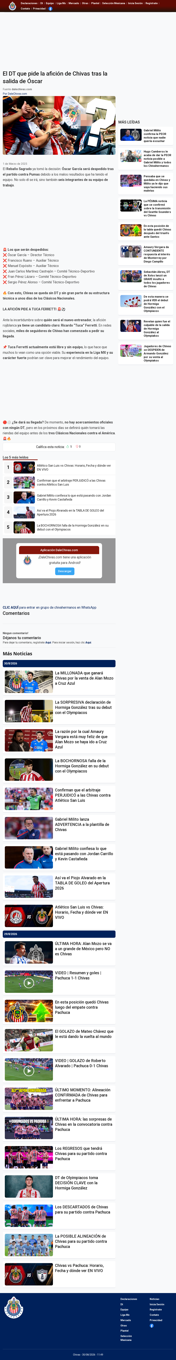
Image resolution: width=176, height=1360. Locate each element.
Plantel (95, 3)
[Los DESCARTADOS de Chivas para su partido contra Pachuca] (30, 1216)
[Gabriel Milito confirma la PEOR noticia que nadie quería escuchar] (132, 135)
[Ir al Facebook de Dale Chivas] (50, 8)
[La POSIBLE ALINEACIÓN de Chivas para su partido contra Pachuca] (30, 1245)
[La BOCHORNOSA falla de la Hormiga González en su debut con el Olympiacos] (25, 527)
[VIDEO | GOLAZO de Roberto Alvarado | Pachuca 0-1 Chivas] (30, 1069)
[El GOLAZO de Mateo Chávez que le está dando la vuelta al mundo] (30, 1040)
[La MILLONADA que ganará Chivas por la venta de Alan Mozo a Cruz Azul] (30, 682)
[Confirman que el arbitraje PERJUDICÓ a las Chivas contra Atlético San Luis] (25, 482)
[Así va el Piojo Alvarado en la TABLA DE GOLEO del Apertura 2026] (25, 512)
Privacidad (39, 8)
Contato (25, 8)
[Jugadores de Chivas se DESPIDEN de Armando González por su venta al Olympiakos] (132, 351)
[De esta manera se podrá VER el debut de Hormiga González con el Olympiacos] (132, 301)
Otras (85, 3)
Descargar (65, 571)
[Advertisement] (88, 39)
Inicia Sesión (135, 3)
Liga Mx (61, 3)
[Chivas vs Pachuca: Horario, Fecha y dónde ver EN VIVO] (30, 1274)
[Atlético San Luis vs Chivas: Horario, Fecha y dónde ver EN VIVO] (25, 467)
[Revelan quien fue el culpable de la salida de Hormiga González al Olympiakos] (132, 326)
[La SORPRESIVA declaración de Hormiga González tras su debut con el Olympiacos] (30, 711)
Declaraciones (29, 3)
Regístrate (152, 3)
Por (15, 93)
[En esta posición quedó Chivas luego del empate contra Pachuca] (30, 1011)
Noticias (154, 1299)
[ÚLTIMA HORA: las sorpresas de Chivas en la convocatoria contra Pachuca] (30, 1128)
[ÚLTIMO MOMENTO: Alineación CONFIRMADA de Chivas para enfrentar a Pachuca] (30, 1099)
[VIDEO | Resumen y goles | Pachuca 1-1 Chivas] (30, 981)
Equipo (50, 3)
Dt (41, 3)
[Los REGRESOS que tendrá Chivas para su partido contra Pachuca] (30, 1157)
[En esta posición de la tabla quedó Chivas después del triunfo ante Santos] (132, 230)
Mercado (74, 3)
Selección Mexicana (113, 3)
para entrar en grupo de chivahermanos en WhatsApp (49, 608)
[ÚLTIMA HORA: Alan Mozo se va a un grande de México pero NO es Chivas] (30, 952)
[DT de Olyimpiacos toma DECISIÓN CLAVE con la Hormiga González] (30, 1186)
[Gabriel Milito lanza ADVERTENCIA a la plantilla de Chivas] (30, 828)
